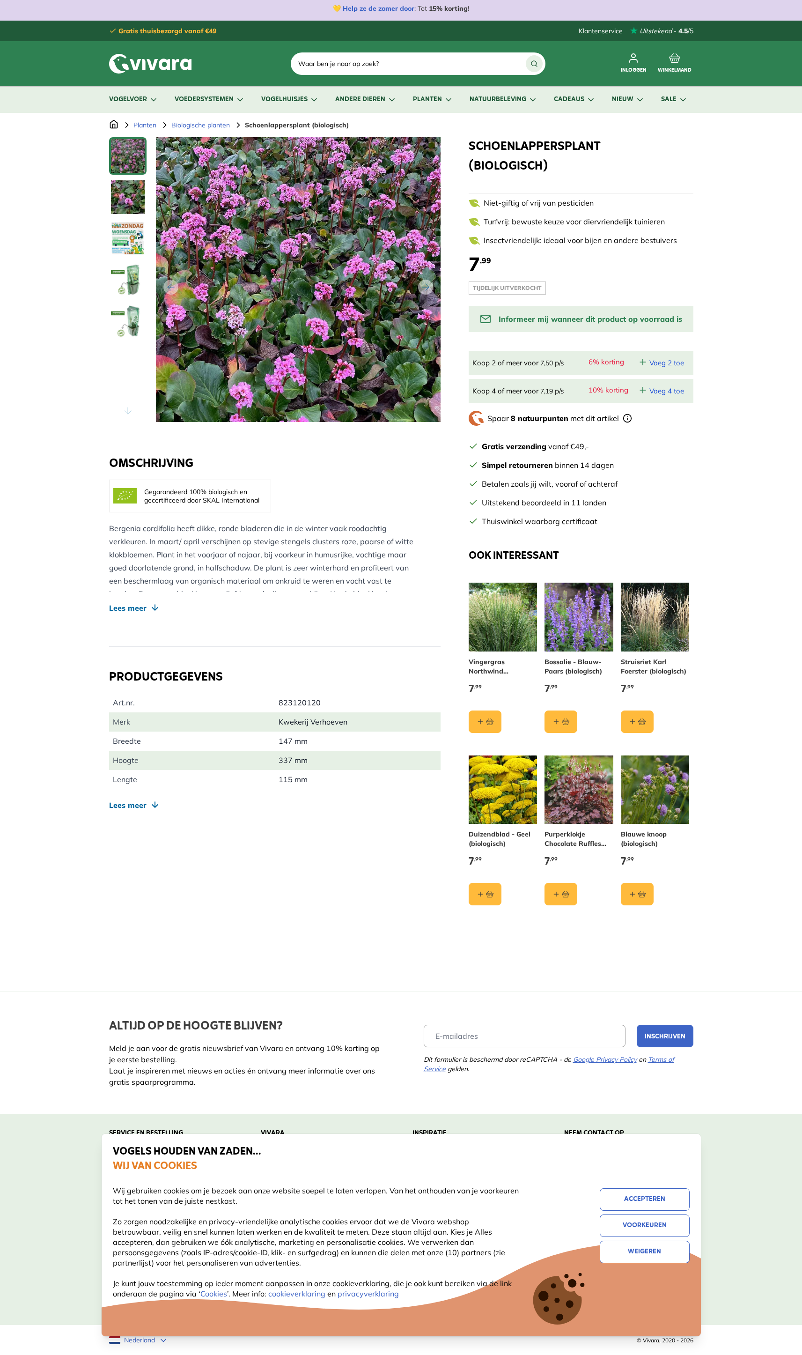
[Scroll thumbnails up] (127, 148)
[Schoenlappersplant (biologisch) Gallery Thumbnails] (128, 279)
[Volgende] (425, 287)
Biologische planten (200, 125)
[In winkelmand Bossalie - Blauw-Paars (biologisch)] (560, 722)
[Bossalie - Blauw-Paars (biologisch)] (578, 617)
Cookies (213, 1293)
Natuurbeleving (498, 99)
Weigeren (644, 1252)
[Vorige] (170, 287)
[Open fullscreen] (298, 279)
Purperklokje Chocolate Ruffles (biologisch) (572, 839)
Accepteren (644, 1199)
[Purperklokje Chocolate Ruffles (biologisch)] (578, 789)
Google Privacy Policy (605, 1059)
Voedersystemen (204, 99)
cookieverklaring (297, 1293)
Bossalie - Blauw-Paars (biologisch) (573, 666)
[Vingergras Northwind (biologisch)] (503, 617)
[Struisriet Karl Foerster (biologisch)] (655, 617)
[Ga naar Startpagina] (113, 125)
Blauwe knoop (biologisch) (644, 839)
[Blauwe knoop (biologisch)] (655, 789)
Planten (427, 99)
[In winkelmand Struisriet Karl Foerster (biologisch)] (637, 722)
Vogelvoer (128, 99)
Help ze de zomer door (378, 8)
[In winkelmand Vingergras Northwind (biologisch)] (485, 722)
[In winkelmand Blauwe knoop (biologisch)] (637, 894)
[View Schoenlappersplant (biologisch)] (128, 156)
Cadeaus (569, 99)
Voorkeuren (645, 1225)
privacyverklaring (368, 1293)
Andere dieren (360, 99)
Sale (669, 99)
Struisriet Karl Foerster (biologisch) (653, 666)
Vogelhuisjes (284, 99)
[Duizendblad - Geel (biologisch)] (503, 789)
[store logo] (150, 63)
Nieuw (622, 99)
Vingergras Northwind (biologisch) (487, 667)
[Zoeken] (534, 63)
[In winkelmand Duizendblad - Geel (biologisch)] (485, 894)
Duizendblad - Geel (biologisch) (499, 839)
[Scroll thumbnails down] (127, 410)
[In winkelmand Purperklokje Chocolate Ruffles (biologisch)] (560, 894)
